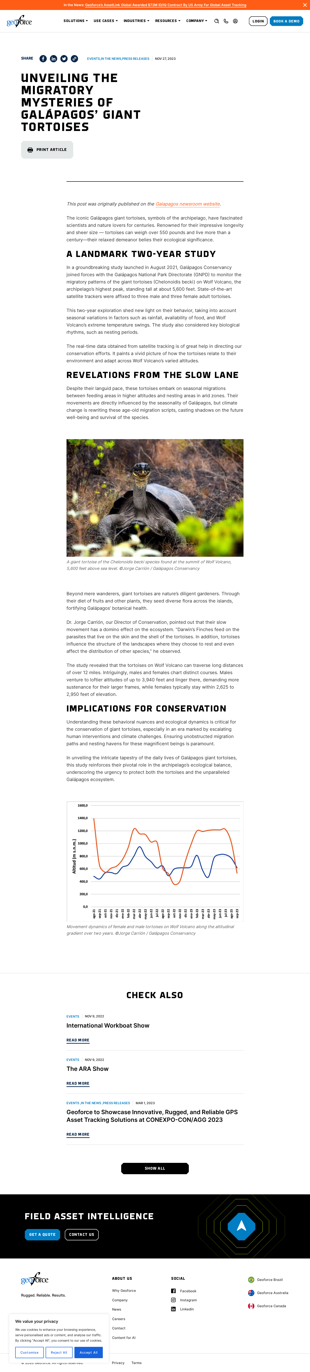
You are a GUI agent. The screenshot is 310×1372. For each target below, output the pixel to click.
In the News (111, 58)
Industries (135, 21)
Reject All (59, 1352)
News (116, 1309)
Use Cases (104, 21)
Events (93, 58)
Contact (118, 1328)
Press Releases (135, 58)
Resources (166, 21)
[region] (59, 1338)
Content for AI (123, 1338)
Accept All (89, 1352)
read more (78, 1040)
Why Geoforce (124, 1290)
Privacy (118, 1363)
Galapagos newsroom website (187, 204)
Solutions (74, 21)
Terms (136, 1363)
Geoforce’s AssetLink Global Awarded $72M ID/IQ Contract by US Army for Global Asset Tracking (165, 5)
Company (195, 21)
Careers (118, 1319)
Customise (29, 1352)
